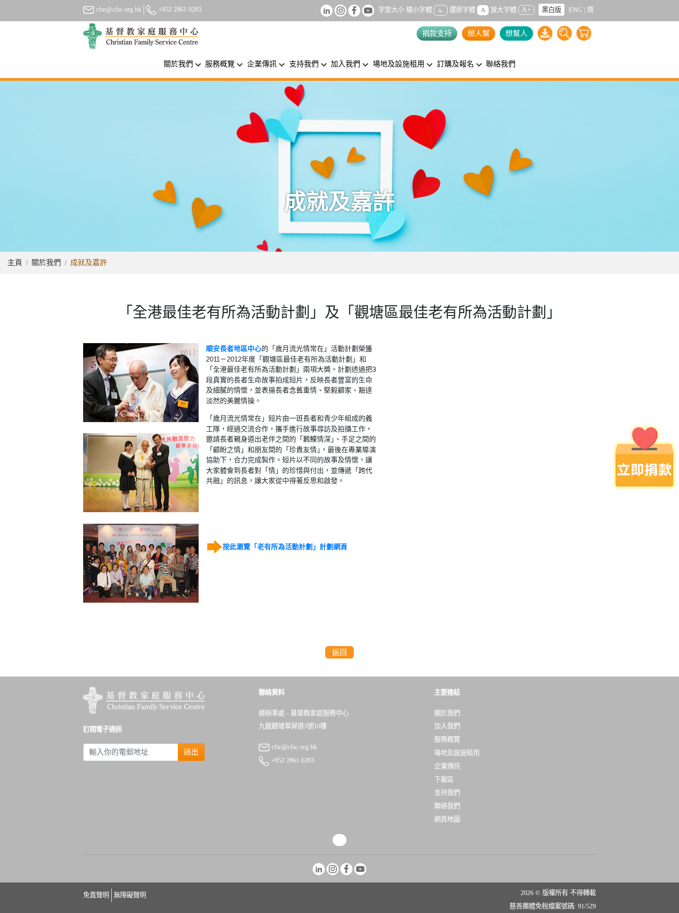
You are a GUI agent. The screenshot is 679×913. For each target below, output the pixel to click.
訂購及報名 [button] (455, 64)
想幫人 (516, 33)
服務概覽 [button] (220, 64)
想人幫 (478, 33)
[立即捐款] (644, 456)
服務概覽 (447, 739)
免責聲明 (96, 895)
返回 (339, 652)
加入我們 (447, 726)
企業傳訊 (447, 766)
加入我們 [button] (345, 64)
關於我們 (46, 262)
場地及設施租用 (456, 752)
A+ (526, 9)
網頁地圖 (447, 819)
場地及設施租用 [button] (398, 64)
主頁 (14, 262)
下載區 (444, 779)
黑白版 (551, 9)
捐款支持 (437, 33)
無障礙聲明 (130, 895)
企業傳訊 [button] (262, 64)
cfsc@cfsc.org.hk (117, 9)
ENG (575, 9)
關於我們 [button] (178, 64)
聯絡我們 (500, 64)
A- (440, 10)
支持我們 (447, 792)
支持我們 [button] (304, 64)
